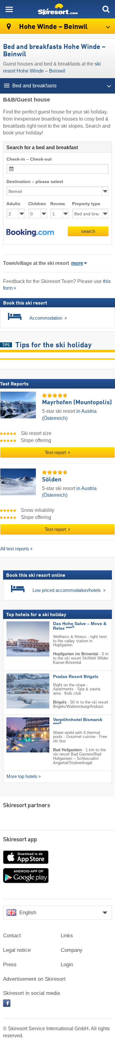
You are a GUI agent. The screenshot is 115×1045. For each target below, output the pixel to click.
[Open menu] (9, 9)
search (88, 231)
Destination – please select (34, 181)
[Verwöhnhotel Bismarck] (18, 734)
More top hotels (21, 776)
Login (67, 964)
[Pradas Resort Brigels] (18, 690)
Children (37, 203)
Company (71, 950)
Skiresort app (20, 840)
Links (67, 936)
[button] (30, 233)
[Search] (106, 9)
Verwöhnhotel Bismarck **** (77, 722)
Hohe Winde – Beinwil (52, 26)
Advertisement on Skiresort (34, 979)
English (27, 912)
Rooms (57, 203)
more (77, 263)
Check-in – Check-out (29, 159)
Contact (12, 936)
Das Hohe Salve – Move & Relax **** (79, 626)
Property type (86, 203)
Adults (13, 203)
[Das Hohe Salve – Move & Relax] (18, 638)
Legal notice (17, 950)
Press (10, 964)
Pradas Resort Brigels (75, 676)
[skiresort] (57, 9)
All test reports (14, 548)
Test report (56, 452)
